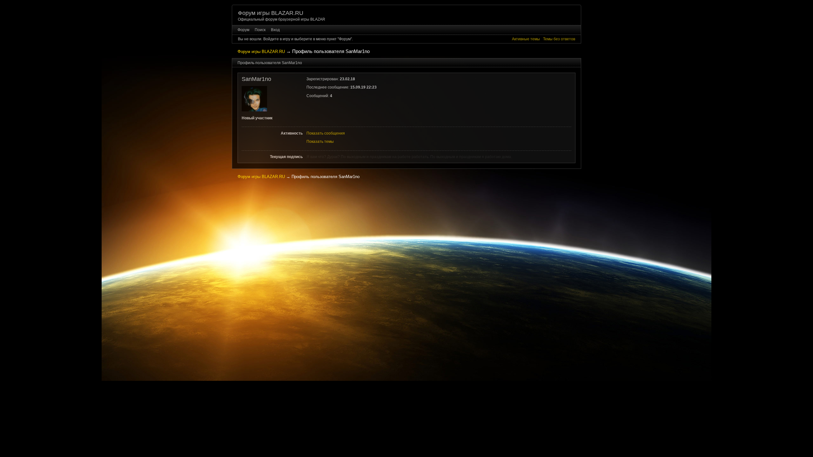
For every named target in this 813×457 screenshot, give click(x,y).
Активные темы (526, 39)
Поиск (260, 30)
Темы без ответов (559, 39)
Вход (275, 30)
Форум (243, 30)
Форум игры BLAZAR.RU (270, 13)
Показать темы (320, 141)
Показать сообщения (325, 133)
